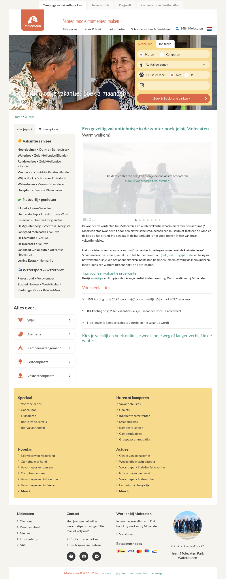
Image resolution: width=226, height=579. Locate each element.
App (23, 545)
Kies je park (24, 129)
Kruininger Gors (39, 290)
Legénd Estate (35, 260)
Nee (178, 75)
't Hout (34, 208)
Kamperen (171, 54)
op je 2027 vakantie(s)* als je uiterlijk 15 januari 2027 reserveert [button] (139, 299)
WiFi (31, 320)
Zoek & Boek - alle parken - (171, 98)
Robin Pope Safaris (34, 422)
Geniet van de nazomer (134, 455)
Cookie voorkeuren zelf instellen (147, 181)
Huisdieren (28, 416)
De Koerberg (33, 244)
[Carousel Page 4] (148, 220)
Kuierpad (40, 220)
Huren (149, 54)
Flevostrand (36, 278)
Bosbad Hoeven (39, 284)
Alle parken (70, 29)
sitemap (157, 573)
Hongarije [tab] (164, 44)
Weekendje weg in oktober (137, 461)
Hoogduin (40, 190)
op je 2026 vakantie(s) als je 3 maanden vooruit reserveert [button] (134, 311)
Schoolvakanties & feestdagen (151, 29)
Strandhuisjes (128, 422)
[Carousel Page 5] (152, 220)
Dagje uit (125, 5)
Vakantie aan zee (36, 141)
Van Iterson (44, 172)
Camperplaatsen (130, 433)
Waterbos (43, 155)
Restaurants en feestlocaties (160, 5)
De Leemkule (33, 238)
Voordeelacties (31, 404)
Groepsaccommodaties (135, 439)
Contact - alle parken (84, 539)
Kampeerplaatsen (131, 427)
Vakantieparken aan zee (37, 467)
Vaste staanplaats (40, 376)
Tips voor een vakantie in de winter (110, 273)
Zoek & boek (93, 29)
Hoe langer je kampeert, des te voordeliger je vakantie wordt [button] (128, 322)
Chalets (124, 410)
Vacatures (126, 534)
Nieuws (25, 533)
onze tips (97, 278)
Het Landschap (43, 214)
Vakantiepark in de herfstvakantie (142, 467)
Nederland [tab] (145, 44)
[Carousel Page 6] (155, 220)
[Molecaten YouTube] (96, 556)
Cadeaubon (29, 410)
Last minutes (116, 29)
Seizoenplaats (37, 362)
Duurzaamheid (30, 527)
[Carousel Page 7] (159, 220)
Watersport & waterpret (43, 270)
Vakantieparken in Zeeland (39, 485)
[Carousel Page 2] (140, 220)
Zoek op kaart (50, 129)
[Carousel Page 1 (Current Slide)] (136, 220)
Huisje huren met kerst (134, 473)
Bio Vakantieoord (33, 427)
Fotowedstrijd (29, 539)
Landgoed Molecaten (38, 232)
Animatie (34, 334)
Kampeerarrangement (44, 348)
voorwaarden (138, 573)
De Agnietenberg (44, 226)
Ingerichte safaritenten (134, 416)
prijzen (120, 573)
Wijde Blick (42, 178)
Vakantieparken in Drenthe (39, 479)
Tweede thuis (100, 5)
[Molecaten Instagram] (83, 556)
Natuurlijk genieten (39, 199)
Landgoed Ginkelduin (40, 252)
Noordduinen (43, 149)
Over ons (26, 521)
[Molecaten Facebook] (71, 556)
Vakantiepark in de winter (136, 479)
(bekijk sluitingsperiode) (177, 255)
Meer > (26, 491)
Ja (191, 75)
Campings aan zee (33, 473)
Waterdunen (41, 184)
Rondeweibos (39, 163)
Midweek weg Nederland (38, 455)
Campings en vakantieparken (62, 5)
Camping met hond (34, 461)
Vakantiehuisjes (130, 404)
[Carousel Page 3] (144, 220)
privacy (106, 573)
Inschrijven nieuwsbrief (86, 545)
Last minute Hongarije (134, 485)
